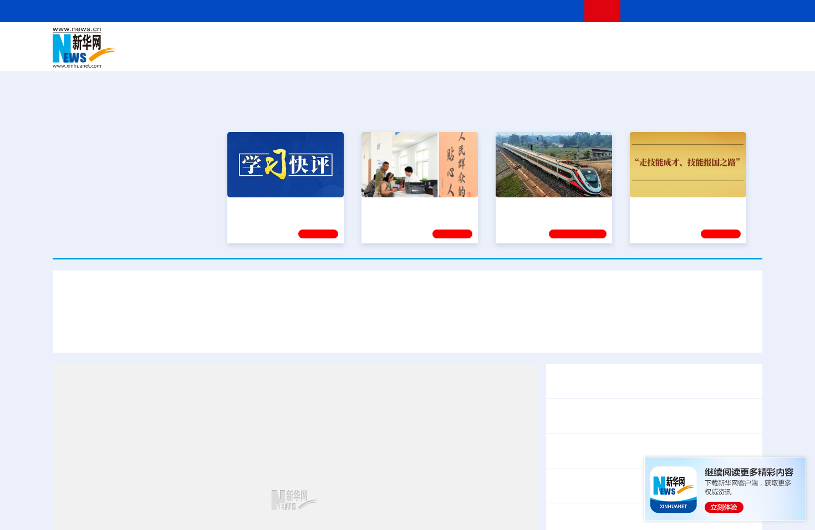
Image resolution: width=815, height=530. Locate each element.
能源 (511, 55)
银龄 (424, 55)
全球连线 (442, 40)
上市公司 (705, 55)
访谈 (638, 40)
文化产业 (739, 55)
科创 (506, 40)
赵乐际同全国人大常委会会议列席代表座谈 (636, 450)
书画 (581, 40)
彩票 (548, 55)
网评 (344, 40)
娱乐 (566, 55)
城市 (475, 55)
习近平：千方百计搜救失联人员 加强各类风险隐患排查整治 (188, 331)
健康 (600, 40)
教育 (469, 40)
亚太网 (675, 55)
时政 (269, 40)
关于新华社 (306, 10)
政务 (694, 40)
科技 (488, 40)
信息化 (301, 55)
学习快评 (318, 232)
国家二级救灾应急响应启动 (428, 331)
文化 (562, 40)
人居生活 (271, 55)
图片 (675, 40)
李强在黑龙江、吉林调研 (600, 415)
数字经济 (331, 55)
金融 (209, 55)
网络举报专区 (742, 10)
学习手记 (720, 232)
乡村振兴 (398, 55)
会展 (530, 55)
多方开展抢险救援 (681, 331)
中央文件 (739, 40)
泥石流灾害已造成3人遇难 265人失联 (564, 331)
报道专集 (721, 110)
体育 (544, 40)
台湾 (381, 40)
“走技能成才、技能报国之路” (684, 205)
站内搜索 (697, 10)
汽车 (228, 55)
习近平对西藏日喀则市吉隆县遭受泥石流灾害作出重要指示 (407, 299)
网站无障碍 (555, 10)
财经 (325, 40)
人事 (288, 40)
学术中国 (364, 55)
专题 (734, 331)
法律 (713, 40)
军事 (619, 40)
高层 (250, 40)
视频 (657, 40)
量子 (525, 40)
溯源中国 (449, 55)
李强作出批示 (339, 331)
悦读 (602, 55)
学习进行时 (219, 40)
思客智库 (408, 40)
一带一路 (645, 55)
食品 (245, 55)
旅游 (494, 55)
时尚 (584, 55)
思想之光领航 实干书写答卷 (414, 205)
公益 (620, 55)
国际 (306, 40)
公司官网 (137, 48)
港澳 (362, 40)
